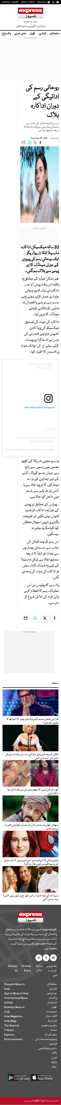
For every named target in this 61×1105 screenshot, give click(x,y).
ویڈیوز (54, 1062)
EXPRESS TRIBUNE (10, 2)
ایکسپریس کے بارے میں (51, 970)
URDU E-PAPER (28, 2)
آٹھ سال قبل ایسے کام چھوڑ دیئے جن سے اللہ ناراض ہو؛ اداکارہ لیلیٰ (32, 792)
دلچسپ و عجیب (49, 1025)
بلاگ (54, 1053)
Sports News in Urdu (16, 993)
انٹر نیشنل (52, 1003)
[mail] (25, 618)
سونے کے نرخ (51, 1035)
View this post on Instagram (40, 407)
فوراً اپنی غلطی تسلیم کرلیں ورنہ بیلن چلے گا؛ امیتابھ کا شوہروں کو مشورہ (32, 721)
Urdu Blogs (10, 1021)
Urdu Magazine (13, 1016)
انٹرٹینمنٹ (51, 1012)
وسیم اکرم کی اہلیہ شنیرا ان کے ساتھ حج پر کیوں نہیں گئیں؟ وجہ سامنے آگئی (30, 898)
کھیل (32, 34)
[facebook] (54, 618)
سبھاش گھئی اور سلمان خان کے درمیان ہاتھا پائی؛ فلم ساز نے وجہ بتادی (31, 827)
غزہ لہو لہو (52, 993)
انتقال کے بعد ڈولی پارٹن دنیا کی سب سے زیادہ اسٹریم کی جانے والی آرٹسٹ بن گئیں (31, 756)
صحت (53, 1030)
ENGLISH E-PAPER (45, 2)
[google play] (19, 1078)
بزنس (54, 1058)
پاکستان (7, 34)
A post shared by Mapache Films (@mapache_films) (30, 449)
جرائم (54, 1067)
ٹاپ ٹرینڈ (52, 1021)
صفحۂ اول (54, 34)
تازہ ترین (42, 34)
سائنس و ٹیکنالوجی (47, 1048)
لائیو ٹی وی (31, 26)
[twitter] (44, 618)
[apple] (42, 1078)
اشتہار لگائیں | (21, 26)
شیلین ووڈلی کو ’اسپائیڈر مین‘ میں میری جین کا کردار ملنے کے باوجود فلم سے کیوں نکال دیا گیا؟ (31, 862)
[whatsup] (34, 618)
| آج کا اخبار (40, 26)
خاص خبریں (20, 34)
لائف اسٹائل (51, 1016)
